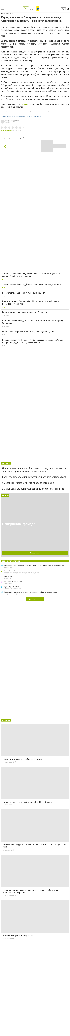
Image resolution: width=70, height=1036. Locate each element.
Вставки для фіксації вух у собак (18, 935)
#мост (28, 116)
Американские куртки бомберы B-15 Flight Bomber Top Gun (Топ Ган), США (35, 845)
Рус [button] (63, 9)
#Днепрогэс (11, 116)
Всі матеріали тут (35, 553)
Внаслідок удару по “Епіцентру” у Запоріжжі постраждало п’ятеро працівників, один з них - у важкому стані (32, 341)
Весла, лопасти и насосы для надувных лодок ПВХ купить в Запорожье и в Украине (30, 891)
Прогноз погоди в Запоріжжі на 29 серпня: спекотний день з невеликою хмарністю (30, 302)
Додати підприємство (35, 599)
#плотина (3, 116)
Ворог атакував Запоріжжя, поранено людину (23, 293)
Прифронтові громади (18, 524)
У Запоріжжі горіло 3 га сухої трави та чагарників (28, 482)
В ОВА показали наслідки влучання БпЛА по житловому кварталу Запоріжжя (32, 321)
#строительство (36, 116)
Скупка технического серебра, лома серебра (23, 759)
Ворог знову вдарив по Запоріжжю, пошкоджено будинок (29, 331)
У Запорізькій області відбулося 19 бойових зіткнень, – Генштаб (32, 284)
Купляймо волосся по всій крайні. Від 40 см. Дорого (27, 802)
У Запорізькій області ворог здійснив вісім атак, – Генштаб (33, 488)
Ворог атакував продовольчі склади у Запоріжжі (24, 312)
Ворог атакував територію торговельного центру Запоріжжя (34, 477)
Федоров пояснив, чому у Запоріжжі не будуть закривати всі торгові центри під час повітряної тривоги (34, 470)
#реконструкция (20, 116)
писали (25, 104)
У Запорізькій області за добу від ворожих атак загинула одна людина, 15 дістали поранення (31, 274)
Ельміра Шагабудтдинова (12, 121)
